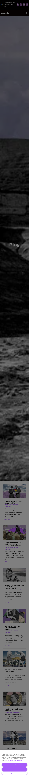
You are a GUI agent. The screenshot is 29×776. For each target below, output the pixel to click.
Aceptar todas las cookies (14, 765)
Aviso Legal (19, 760)
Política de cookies (11, 760)
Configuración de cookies (14, 773)
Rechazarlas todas (14, 769)
